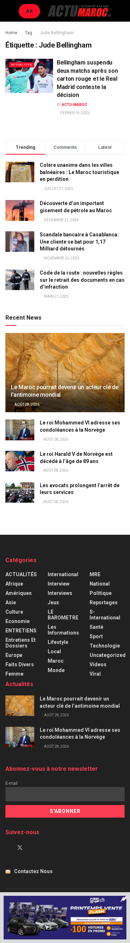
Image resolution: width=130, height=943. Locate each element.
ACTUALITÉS (21, 64)
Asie (10, 602)
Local (54, 651)
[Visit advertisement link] (65, 917)
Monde (56, 670)
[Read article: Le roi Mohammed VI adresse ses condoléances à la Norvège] (19, 429)
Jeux (53, 602)
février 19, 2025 (75, 113)
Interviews (60, 593)
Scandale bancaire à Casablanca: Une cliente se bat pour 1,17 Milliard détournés (79, 242)
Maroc (56, 661)
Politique (101, 593)
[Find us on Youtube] (32, 848)
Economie (17, 621)
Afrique (14, 584)
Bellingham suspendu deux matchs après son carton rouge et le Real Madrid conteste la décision (87, 78)
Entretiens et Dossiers (20, 643)
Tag (28, 32)
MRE (95, 574)
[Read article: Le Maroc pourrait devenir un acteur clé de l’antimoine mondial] (65, 375)
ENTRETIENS (20, 630)
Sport (96, 636)
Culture (14, 612)
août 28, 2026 (26, 404)
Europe (13, 655)
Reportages (104, 602)
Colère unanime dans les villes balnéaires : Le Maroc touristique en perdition (79, 172)
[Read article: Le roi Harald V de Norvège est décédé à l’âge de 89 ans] (19, 461)
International (63, 574)
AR (29, 11)
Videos (98, 664)
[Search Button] (121, 11)
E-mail (11, 783)
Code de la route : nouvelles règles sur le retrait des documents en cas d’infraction (82, 280)
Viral (95, 674)
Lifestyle (58, 642)
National (100, 584)
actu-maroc (74, 105)
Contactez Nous (33, 871)
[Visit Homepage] (79, 11)
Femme (14, 674)
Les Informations (63, 630)
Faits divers (19, 664)
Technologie (105, 646)
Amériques (18, 593)
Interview (58, 584)
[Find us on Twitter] (20, 848)
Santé (96, 627)
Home (11, 32)
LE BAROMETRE (63, 614)
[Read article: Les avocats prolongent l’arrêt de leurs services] (19, 492)
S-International (105, 614)
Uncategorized (108, 655)
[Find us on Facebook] (7, 848)
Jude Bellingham (57, 32)
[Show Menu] (8, 11)
